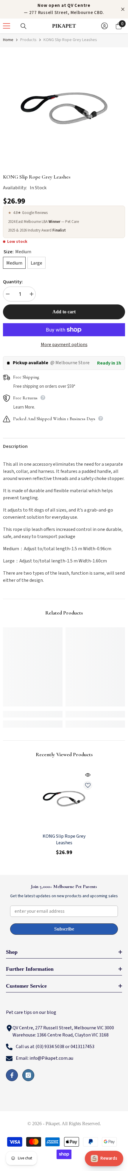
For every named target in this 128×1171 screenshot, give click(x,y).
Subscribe (64, 928)
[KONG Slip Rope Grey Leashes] (64, 798)
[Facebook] (12, 1075)
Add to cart (64, 311)
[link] (33, 714)
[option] (64, 108)
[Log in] (104, 26)
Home (8, 40)
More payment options (64, 344)
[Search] (23, 26)
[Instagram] (28, 1075)
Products (28, 40)
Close (123, 9)
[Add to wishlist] (87, 785)
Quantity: (13, 282)
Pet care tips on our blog (31, 1012)
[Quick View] (87, 774)
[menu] (6, 25)
